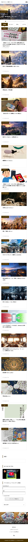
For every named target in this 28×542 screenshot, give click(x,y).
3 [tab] (6, 21)
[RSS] (14, 535)
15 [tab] (22, 21)
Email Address (6, 485)
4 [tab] (8, 21)
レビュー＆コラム (4, 11)
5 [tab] (9, 21)
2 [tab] (5, 21)
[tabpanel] (14, 12)
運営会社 (14, 527)
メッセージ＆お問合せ (14, 531)
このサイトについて (14, 529)
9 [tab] (14, 21)
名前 (3, 490)
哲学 (4, 405)
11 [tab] (17, 21)
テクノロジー (11, 24)
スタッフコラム (4, 146)
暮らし (18, 24)
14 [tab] (21, 21)
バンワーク (24, 24)
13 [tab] (19, 21)
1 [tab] (4, 21)
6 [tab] (10, 21)
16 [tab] (23, 21)
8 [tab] (13, 21)
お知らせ (4, 28)
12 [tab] (18, 21)
